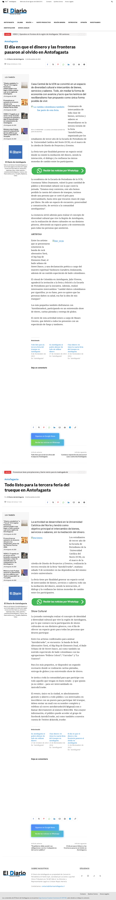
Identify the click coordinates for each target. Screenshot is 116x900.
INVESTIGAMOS (95, 22)
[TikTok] (94, 876)
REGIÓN (28, 22)
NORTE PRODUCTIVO (43, 22)
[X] (53, 64)
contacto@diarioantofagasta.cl (53, 886)
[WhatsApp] (63, 64)
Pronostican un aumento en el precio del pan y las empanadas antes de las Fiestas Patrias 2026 (12, 103)
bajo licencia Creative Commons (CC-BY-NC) (53, 898)
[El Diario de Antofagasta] (15, 152)
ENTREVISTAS (72, 22)
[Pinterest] (58, 64)
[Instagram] (88, 876)
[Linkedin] (68, 64)
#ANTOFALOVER (9, 28)
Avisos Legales (69, 1)
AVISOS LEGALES (23, 28)
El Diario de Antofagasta (15, 59)
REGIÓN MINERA (59, 22)
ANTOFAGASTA (9, 22)
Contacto (49, 1)
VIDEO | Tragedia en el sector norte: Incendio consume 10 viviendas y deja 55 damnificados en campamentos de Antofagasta (12, 118)
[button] (112, 1)
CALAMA (20, 22)
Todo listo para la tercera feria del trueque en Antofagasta (43, 456)
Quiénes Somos (58, 1)
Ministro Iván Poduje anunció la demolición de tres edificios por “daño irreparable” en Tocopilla (11, 132)
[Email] (73, 64)
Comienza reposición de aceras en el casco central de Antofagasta (74, 456)
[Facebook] (47, 64)
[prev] (79, 34)
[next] (83, 34)
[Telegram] (70, 427)
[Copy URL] (75, 427)
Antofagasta (11, 41)
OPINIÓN (84, 22)
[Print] (79, 64)
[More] (84, 64)
